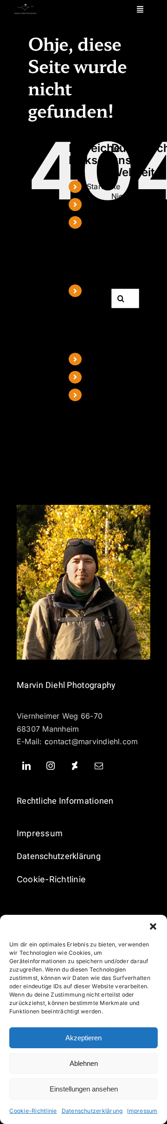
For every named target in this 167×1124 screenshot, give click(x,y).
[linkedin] (26, 765)
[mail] (99, 765)
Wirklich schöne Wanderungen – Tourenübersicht (116, 316)
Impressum (142, 1110)
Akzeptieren (83, 1038)
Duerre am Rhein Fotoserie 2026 (103, 248)
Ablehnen (84, 1063)
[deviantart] (74, 765)
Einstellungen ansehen (84, 1089)
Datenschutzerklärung (92, 1110)
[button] (153, 926)
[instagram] (50, 765)
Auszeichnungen (116, 377)
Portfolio (102, 204)
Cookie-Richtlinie (33, 1110)
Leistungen (106, 359)
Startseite (103, 186)
